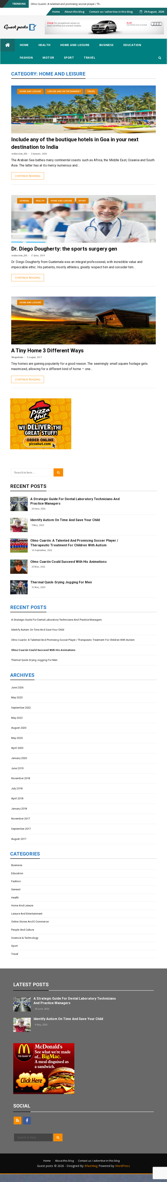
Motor (48, 65)
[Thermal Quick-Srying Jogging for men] (19, 595)
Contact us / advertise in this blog (111, 19)
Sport (69, 65)
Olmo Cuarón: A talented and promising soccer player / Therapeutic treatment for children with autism (74, 551)
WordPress (122, 1174)
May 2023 (17, 705)
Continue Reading (27, 184)
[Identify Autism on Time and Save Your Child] (19, 533)
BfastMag (91, 1174)
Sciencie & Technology (24, 945)
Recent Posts (28, 494)
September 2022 (21, 715)
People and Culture (22, 937)
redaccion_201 (19, 161)
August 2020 (18, 735)
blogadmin (17, 365)
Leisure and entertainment (64, 99)
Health (44, 53)
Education (132, 53)
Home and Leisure (75, 53)
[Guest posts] (7, 53)
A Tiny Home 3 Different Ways (47, 358)
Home (56, 19)
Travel (89, 65)
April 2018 (17, 806)
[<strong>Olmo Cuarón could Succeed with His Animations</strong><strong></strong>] (19, 574)
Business (106, 53)
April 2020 (17, 755)
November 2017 (20, 826)
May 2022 (17, 725)
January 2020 (19, 766)
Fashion (26, 65)
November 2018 (20, 786)
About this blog (75, 19)
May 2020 (17, 745)
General (25, 208)
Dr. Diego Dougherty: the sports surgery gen (64, 257)
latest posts (31, 992)
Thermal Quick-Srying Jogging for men (61, 590)
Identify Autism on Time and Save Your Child (65, 528)
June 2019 (17, 776)
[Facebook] (27, 1128)
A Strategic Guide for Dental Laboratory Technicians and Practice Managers (75, 509)
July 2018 (16, 796)
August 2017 (18, 846)
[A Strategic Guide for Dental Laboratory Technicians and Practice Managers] (19, 512)
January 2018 (19, 816)
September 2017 (21, 836)
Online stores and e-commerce (30, 929)
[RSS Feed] (17, 1128)
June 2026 (17, 695)
